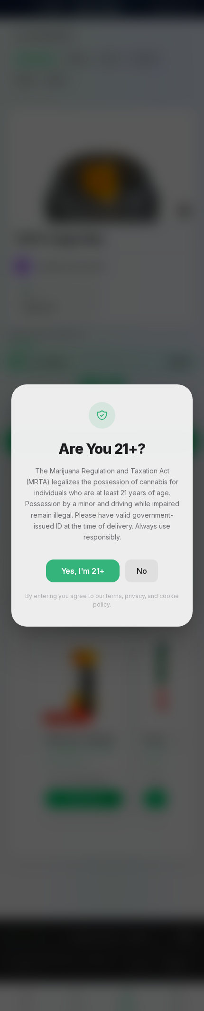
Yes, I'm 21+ (82, 571)
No (142, 571)
